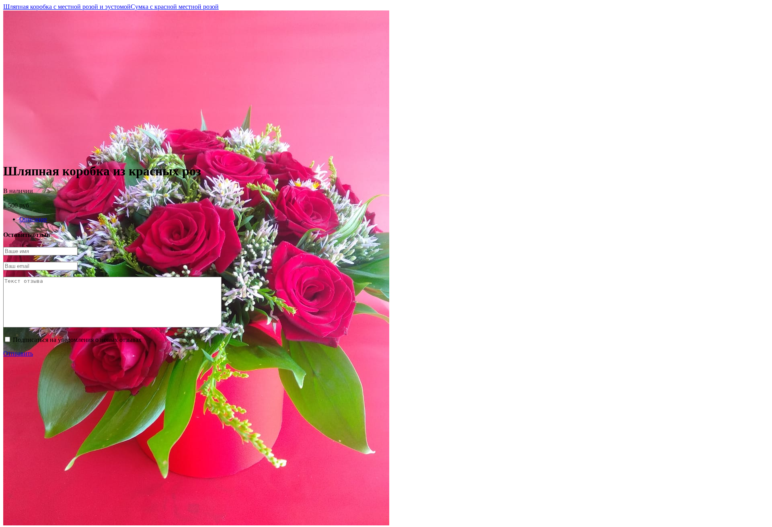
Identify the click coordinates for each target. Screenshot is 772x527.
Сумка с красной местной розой (175, 6)
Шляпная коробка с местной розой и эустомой (67, 6)
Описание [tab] (33, 219)
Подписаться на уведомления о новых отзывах (77, 339)
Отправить (18, 353)
